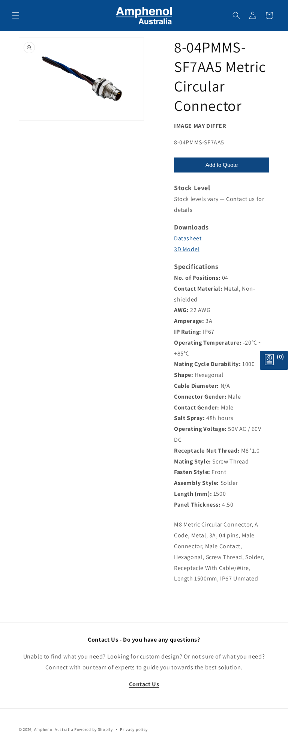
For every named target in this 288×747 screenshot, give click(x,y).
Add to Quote (222, 165)
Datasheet (187, 238)
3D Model (187, 249)
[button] (16, 15)
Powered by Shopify (93, 729)
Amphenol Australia (54, 729)
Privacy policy (134, 729)
